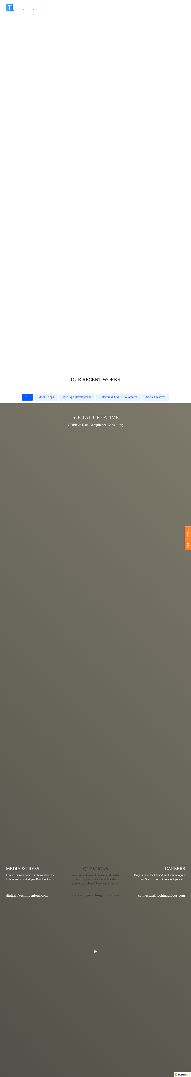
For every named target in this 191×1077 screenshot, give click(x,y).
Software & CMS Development (118, 397)
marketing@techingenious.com (95, 895)
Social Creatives (155, 397)
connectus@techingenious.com (161, 895)
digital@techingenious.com (27, 895)
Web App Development (77, 397)
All (27, 397)
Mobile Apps (46, 397)
